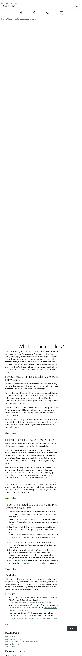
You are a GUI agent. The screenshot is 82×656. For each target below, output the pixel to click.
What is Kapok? (10, 636)
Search (7, 624)
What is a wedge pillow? (13, 639)
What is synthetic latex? (13, 647)
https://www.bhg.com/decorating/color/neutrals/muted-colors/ (30, 603)
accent (20, 407)
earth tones (16, 475)
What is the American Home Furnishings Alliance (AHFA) (25, 641)
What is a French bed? (13, 644)
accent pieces (20, 560)
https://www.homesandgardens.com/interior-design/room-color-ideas (33, 618)
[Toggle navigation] (7, 13)
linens (39, 422)
